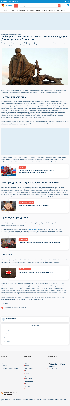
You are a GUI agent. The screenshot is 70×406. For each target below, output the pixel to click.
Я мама (12, 10)
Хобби (38, 10)
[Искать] (59, 5)
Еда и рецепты (21, 10)
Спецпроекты (28, 389)
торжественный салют (33, 229)
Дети (5, 10)
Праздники (30, 10)
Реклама (4, 365)
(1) (61, 283)
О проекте (4, 363)
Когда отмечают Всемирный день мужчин (34, 205)
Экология (27, 386)
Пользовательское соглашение (10, 368)
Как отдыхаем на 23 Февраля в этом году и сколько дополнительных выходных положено (36, 171)
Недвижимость (29, 381)
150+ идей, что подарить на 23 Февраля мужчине (36, 272)
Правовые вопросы (30, 383)
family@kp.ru (55, 368)
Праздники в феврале (16, 34)
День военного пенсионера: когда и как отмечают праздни (39, 242)
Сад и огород (61, 10)
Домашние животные (48, 10)
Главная (3, 34)
